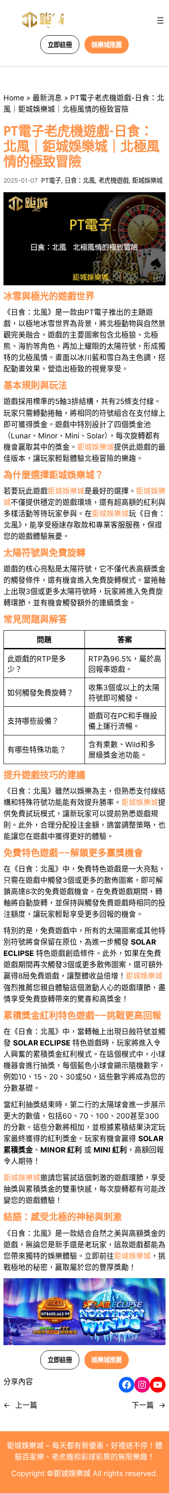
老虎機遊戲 (113, 180)
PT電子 (51, 180)
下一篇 (143, 1405)
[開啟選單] (160, 20)
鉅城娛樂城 (147, 180)
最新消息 (47, 98)
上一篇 (26, 1405)
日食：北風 (80, 180)
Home (13, 98)
